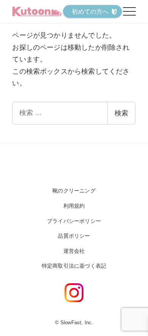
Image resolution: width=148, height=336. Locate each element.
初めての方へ (90, 11)
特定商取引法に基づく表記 (74, 266)
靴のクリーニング (73, 191)
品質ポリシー (74, 236)
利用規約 (74, 206)
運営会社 (74, 251)
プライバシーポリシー (74, 221)
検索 (121, 113)
